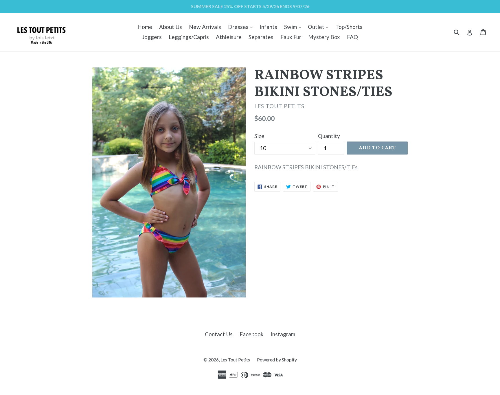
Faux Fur (290, 37)
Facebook (252, 334)
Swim (294, 26)
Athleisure (229, 37)
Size (259, 136)
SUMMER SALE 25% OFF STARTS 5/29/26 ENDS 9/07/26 (250, 6)
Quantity (329, 136)
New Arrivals (205, 26)
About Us (170, 26)
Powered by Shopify (277, 359)
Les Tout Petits (235, 359)
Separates (261, 37)
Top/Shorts (349, 26)
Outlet (319, 26)
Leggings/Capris (189, 37)
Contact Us (219, 334)
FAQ (352, 37)
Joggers (152, 37)
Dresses (241, 26)
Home (144, 26)
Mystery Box (324, 37)
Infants (268, 26)
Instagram (283, 334)
